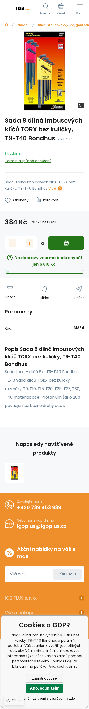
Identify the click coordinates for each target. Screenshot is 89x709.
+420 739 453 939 (39, 507)
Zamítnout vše (44, 678)
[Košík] (61, 9)
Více (52, 188)
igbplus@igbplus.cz (41, 526)
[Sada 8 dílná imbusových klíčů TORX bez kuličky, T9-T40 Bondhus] (14, 473)
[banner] (22, 9)
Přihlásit (67, 574)
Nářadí (23, 25)
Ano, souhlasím (44, 688)
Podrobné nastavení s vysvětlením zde (44, 698)
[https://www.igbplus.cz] (6, 25)
